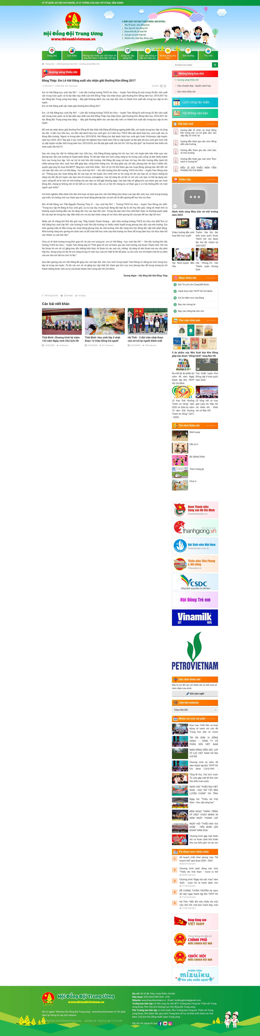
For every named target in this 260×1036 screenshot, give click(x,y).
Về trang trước (51, 295)
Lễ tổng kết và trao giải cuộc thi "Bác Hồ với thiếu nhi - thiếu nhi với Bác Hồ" (207, 405)
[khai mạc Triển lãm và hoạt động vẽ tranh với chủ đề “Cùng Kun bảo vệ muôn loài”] (180, 729)
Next (165, 322)
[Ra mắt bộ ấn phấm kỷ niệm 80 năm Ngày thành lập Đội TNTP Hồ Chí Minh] (183, 364)
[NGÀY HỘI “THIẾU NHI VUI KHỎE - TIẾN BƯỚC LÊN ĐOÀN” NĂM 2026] (180, 827)
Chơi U (193, 481)
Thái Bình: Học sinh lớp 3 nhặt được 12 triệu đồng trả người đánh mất (59, 339)
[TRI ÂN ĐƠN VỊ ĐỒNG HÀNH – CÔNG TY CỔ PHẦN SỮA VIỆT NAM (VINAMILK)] (180, 741)
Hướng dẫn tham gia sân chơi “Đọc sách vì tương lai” (198, 160)
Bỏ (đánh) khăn (197, 456)
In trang (81, 295)
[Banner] (130, 30)
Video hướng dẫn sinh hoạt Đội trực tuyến (183, 234)
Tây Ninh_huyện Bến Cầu (183, 265)
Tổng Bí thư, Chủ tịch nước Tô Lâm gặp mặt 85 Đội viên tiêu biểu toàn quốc (204, 778)
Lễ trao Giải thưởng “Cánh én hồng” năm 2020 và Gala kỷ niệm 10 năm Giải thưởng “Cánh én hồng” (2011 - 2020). (183, 409)
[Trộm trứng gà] (180, 472)
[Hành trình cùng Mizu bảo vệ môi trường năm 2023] (195, 196)
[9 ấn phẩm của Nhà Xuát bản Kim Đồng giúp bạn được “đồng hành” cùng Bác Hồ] (195, 337)
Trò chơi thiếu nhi (189, 425)
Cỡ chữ (155, 86)
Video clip (185, 179)
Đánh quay (195, 432)
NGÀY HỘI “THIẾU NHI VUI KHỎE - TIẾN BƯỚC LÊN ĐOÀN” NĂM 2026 (204, 827)
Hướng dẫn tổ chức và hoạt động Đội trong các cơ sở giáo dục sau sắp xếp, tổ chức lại (198, 133)
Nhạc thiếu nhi (187, 277)
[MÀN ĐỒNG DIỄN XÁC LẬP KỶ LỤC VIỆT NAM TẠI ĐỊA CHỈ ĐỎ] (180, 753)
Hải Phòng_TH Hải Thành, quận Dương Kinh (207, 266)
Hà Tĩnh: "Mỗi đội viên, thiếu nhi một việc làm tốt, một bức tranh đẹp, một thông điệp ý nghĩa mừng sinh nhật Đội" (199, 903)
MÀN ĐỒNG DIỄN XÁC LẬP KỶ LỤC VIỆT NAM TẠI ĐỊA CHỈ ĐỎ (204, 753)
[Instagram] (170, 1023)
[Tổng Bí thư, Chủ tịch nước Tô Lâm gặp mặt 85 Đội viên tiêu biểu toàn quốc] (180, 778)
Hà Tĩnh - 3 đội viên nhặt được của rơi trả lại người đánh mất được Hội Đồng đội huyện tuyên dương (103, 339)
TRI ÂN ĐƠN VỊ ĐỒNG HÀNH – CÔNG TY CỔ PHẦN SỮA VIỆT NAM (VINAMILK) (204, 741)
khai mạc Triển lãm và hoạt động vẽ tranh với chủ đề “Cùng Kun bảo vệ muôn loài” (204, 729)
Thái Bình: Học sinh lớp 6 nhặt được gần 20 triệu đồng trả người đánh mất (147, 339)
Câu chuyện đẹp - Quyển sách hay (194, 85)
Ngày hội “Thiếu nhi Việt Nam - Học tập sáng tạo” (204, 801)
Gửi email (68, 295)
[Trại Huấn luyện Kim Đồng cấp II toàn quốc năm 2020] (207, 364)
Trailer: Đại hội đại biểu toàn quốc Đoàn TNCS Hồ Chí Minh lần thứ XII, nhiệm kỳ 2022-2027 (207, 239)
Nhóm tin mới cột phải (192, 718)
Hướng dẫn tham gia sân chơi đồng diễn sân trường (198, 143)
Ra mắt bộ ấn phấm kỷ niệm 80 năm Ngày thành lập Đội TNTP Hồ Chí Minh (183, 378)
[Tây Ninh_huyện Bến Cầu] (183, 254)
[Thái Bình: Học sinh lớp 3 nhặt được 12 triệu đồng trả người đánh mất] (62, 321)
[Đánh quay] (180, 435)
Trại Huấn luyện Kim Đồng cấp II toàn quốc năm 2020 (207, 376)
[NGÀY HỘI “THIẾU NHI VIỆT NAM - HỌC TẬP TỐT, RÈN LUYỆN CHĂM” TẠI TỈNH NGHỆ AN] (180, 790)
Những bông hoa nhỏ (67, 64)
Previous (44, 322)
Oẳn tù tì (194, 444)
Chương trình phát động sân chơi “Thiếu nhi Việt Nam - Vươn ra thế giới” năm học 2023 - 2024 (199, 870)
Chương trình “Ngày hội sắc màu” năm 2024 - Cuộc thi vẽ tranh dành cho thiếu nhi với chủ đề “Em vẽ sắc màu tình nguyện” (199, 881)
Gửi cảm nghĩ (197, 693)
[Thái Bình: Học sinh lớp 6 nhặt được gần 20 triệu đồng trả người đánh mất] (148, 321)
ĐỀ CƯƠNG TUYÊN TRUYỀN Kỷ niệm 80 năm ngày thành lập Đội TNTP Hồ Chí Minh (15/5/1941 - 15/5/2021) (199, 892)
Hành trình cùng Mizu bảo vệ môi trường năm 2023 (195, 213)
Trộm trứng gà (197, 469)
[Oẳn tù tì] (180, 448)
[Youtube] (165, 1023)
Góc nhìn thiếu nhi (186, 91)
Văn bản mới (185, 123)
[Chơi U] (180, 485)
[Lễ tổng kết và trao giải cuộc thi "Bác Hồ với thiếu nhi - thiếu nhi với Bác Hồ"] (207, 392)
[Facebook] (160, 1023)
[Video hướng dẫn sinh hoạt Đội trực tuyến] (183, 223)
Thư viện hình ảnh (189, 320)
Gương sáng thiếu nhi (89, 64)
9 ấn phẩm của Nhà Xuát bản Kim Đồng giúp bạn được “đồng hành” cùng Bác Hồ (195, 354)
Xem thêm (210, 124)
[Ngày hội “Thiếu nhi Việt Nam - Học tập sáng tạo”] (180, 802)
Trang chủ (49, 64)
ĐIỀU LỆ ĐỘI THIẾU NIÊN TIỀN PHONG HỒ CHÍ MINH (198, 169)
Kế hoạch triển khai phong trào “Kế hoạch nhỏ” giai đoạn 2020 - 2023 (199, 859)
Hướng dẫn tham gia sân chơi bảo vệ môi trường (198, 151)
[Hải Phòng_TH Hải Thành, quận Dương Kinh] (207, 254)
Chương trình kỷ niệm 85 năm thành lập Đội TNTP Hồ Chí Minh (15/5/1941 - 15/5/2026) (204, 765)
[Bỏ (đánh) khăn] (180, 460)
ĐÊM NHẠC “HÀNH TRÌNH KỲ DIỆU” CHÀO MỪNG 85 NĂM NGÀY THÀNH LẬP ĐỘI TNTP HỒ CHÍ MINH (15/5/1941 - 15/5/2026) (204, 815)
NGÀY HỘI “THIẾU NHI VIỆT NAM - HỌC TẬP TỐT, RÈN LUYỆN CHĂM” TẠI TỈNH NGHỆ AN (204, 790)
